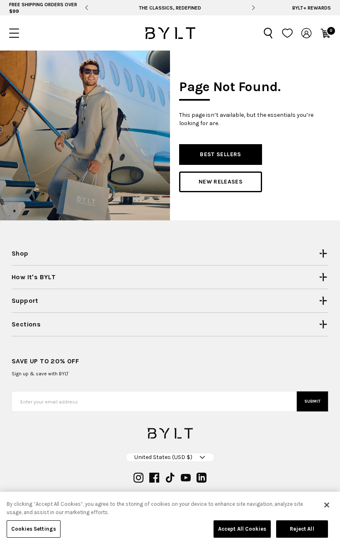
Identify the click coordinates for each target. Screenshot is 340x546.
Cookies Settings (33, 529)
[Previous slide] (86, 7)
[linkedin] (201, 478)
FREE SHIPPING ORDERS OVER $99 (43, 8)
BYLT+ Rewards (311, 8)
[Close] (327, 505)
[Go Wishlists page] (287, 33)
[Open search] (268, 33)
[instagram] (138, 478)
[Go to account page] (306, 33)
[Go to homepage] (170, 33)
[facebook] (154, 478)
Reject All (302, 529)
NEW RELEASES (221, 181)
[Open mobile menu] (14, 33)
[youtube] (186, 478)
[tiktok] (170, 478)
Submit (312, 401)
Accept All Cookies (242, 529)
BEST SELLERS (220, 154)
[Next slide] (253, 7)
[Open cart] (325, 33)
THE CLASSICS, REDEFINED (170, 8)
